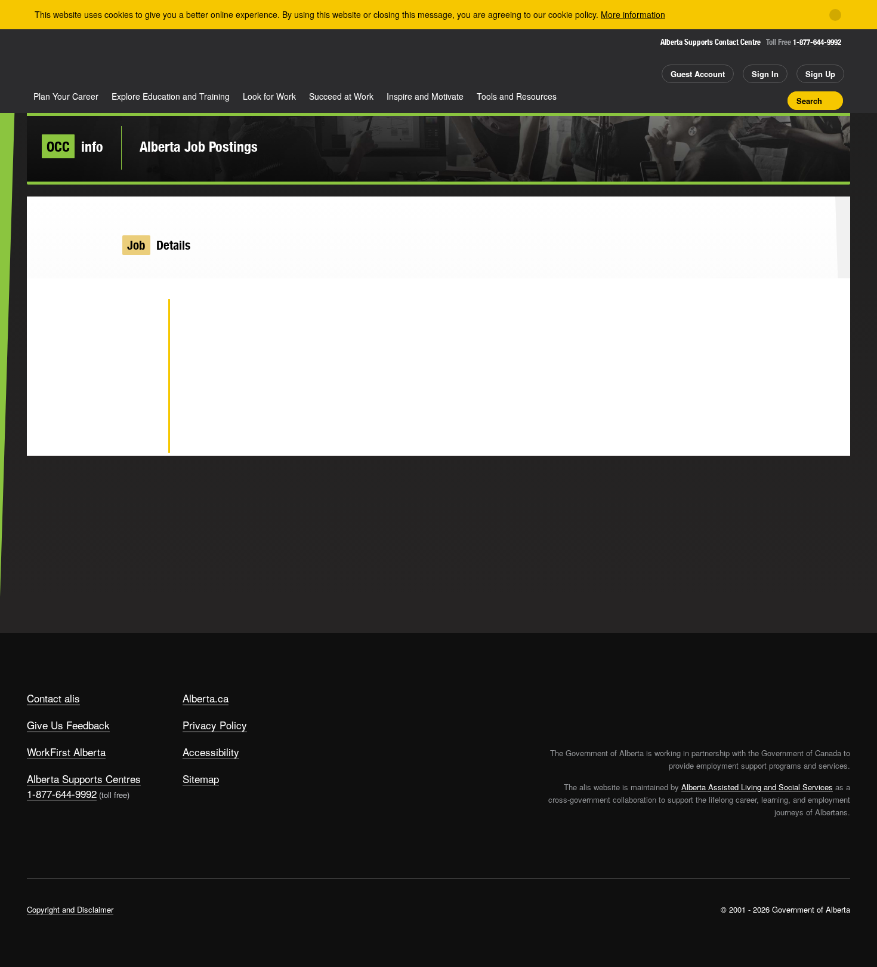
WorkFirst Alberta (66, 751)
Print (774, 100)
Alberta (74, 60)
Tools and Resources (517, 96)
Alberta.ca (205, 697)
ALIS (154, 58)
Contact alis (53, 697)
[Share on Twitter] (139, 320)
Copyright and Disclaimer (70, 909)
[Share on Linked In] (139, 397)
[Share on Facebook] (139, 358)
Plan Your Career (65, 96)
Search (809, 100)
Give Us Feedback (68, 724)
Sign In (765, 73)
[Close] (835, 15)
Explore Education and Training (171, 96)
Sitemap (201, 778)
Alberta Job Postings (199, 146)
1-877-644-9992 (817, 42)
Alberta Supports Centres (84, 778)
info (75, 146)
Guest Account (698, 73)
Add (732, 100)
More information (633, 14)
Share (712, 100)
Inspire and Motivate (425, 96)
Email (139, 436)
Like (753, 100)
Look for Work (269, 96)
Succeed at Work (341, 96)
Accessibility (211, 751)
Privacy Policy (215, 724)
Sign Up (820, 73)
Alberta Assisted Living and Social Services (757, 787)
